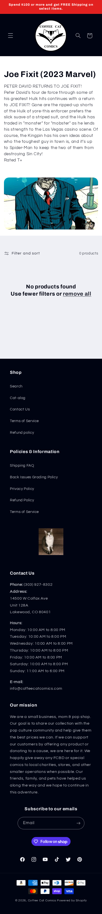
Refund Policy (22, 500)
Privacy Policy (22, 489)
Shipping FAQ (22, 465)
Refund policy (22, 432)
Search (16, 386)
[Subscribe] (78, 823)
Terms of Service (24, 421)
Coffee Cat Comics (42, 900)
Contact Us (20, 409)
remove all (77, 294)
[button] (10, 35)
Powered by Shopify (72, 900)
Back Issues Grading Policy (34, 477)
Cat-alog (18, 398)
